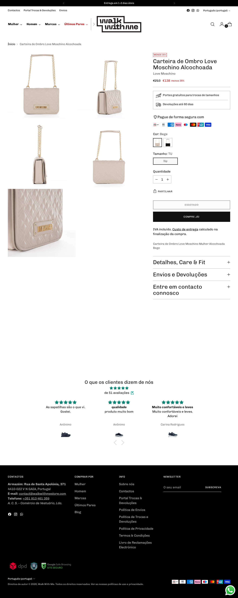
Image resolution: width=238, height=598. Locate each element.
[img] (119, 388)
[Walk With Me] (119, 24)
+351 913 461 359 (36, 498)
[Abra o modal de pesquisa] (212, 24)
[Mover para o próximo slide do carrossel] (227, 334)
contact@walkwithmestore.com (42, 493)
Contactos (126, 491)
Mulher (80, 484)
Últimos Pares (85, 505)
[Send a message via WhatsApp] (230, 590)
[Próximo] (174, 3)
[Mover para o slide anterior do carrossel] (218, 334)
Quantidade (162, 171)
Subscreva (213, 487)
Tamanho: (162, 154)
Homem (80, 491)
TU (165, 161)
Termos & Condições (134, 535)
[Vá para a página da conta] (220, 24)
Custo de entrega (185, 229)
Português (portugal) (215, 10)
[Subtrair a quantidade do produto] (156, 179)
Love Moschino (164, 73)
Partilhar (165, 191)
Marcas (80, 498)
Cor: (160, 134)
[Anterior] (64, 3)
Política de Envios (132, 510)
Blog (78, 512)
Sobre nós (126, 484)
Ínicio (11, 44)
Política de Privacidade (136, 528)
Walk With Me (46, 584)
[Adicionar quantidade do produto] (167, 179)
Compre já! (192, 216)
